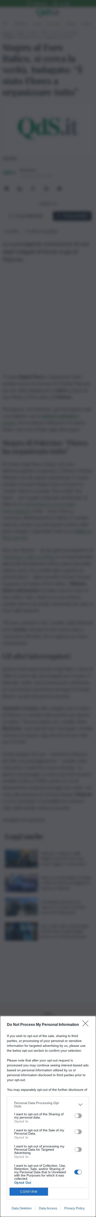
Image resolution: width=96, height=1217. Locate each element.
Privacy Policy (74, 1208)
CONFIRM (29, 1191)
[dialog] (48, 1116)
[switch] (78, 1115)
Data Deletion (22, 1208)
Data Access (48, 1208)
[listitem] (48, 1104)
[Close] (86, 1024)
